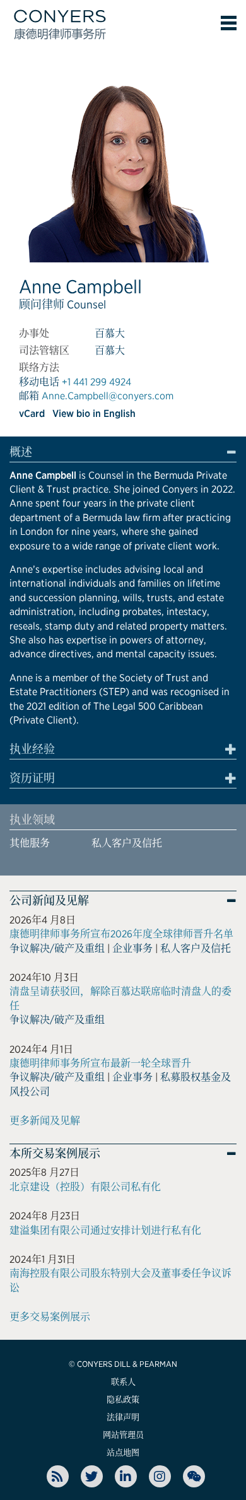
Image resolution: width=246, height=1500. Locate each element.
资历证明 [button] (32, 778)
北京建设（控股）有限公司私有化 (85, 1187)
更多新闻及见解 (44, 1121)
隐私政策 (123, 1399)
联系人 (123, 1381)
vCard (32, 413)
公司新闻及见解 (49, 900)
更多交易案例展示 (49, 1317)
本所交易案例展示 (54, 1153)
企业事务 (132, 948)
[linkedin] (126, 1476)
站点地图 (123, 1452)
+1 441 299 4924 (96, 382)
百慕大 (110, 333)
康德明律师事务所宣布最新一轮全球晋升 (100, 1063)
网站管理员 (123, 1434)
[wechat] (194, 1476)
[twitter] (92, 1476)
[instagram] (160, 1476)
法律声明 (123, 1417)
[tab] (123, 454)
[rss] (58, 1476)
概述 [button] (20, 452)
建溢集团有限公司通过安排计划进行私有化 (105, 1230)
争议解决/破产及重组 (57, 948)
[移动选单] (229, 23)
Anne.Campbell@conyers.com (107, 396)
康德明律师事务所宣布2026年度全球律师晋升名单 (121, 934)
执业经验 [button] (32, 749)
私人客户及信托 (126, 843)
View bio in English (94, 413)
